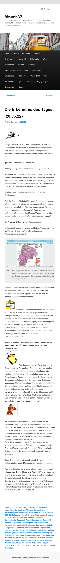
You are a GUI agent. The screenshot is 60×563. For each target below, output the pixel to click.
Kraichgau (32, 64)
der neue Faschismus (36, 515)
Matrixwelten (49, 530)
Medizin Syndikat (11, 532)
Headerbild (9, 64)
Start (7, 53)
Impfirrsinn (21, 525)
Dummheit (39, 517)
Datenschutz (38, 53)
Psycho (20, 81)
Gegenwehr (16, 522)
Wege (45, 59)
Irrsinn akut (30, 525)
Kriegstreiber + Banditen (14, 527)
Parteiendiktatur (48, 535)
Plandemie (20, 537)
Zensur (7, 545)
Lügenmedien (10, 530)
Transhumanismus (27, 540)
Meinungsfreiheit (25, 532)
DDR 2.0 (8, 515)
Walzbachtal (10, 76)
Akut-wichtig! (37, 70)
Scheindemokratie (45, 537)
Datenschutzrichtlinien (21, 53)
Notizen (21, 64)
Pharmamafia (10, 537)
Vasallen (48, 540)
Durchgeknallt (10, 520)
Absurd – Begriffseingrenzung (16, 70)
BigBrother (33, 512)
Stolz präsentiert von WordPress (36, 557)
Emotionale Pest (23, 520)
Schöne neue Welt (12, 540)
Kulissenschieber (32, 527)
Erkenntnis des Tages (39, 520)
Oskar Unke (34, 59)
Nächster (50, 95)
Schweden (9, 81)
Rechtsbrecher (31, 537)
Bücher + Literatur (46, 512)
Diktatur (31, 517)
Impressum (9, 59)
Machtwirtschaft (36, 530)
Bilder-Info (22, 76)
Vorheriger (10, 95)
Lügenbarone (45, 527)
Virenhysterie (10, 542)
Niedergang (47, 532)
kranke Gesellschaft (44, 525)
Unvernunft (39, 540)
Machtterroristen (23, 530)
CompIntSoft (10, 87)
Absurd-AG (13, 16)
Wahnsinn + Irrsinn (23, 542)
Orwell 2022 (35, 76)
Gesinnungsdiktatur (29, 522)
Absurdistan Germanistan (15, 510)
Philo (46, 76)
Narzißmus (37, 532)
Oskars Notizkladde (33, 535)
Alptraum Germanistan (35, 510)
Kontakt (21, 87)
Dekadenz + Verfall (19, 515)
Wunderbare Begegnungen (37, 81)
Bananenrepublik (11, 512)
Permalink (9, 548)
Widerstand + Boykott (40, 542)
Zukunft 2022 (16, 545)
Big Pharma (23, 512)
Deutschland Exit (20, 517)
